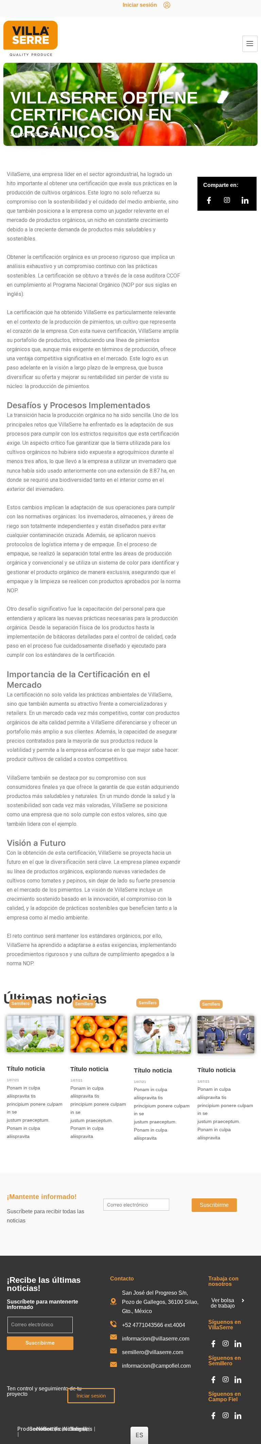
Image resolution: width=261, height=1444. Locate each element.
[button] (20, 1003)
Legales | (83, 1429)
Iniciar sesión (140, 5)
